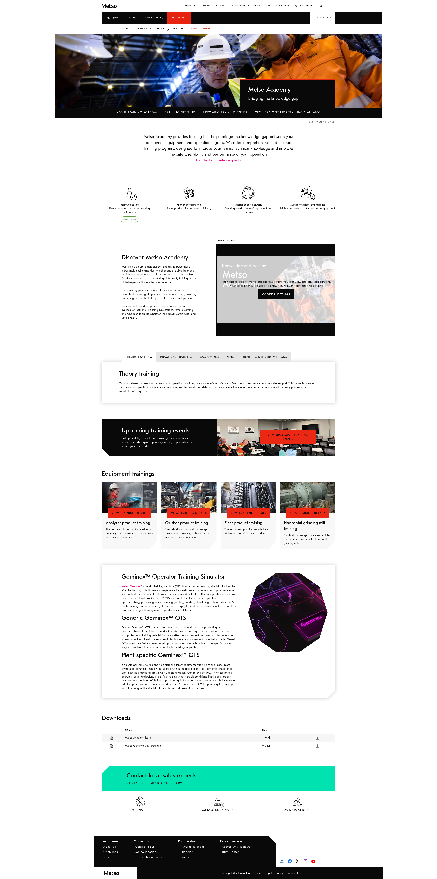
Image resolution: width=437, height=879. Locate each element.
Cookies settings (276, 294)
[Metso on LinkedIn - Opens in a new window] (282, 861)
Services (178, 28)
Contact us (141, 841)
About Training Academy (137, 112)
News (107, 857)
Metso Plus (127, 219)
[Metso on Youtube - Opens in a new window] (313, 861)
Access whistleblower (237, 846)
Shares (184, 857)
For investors (187, 841)
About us (109, 846)
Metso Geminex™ (132, 586)
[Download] (317, 737)
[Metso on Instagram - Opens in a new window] (305, 861)
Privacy (279, 873)
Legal (268, 873)
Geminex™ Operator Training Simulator (288, 112)
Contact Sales (145, 846)
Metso (125, 28)
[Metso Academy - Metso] (121, 6)
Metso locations (146, 852)
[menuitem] (190, 6)
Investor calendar (192, 846)
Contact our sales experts (218, 160)
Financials (187, 852)
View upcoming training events (288, 437)
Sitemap (257, 873)
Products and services (151, 28)
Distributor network (149, 857)
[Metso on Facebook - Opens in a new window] (290, 861)
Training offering (180, 112)
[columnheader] (189, 730)
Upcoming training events (225, 112)
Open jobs (110, 852)
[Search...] (321, 6)
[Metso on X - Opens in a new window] (298, 861)
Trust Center (230, 852)
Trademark (292, 873)
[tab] (139, 357)
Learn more (110, 841)
